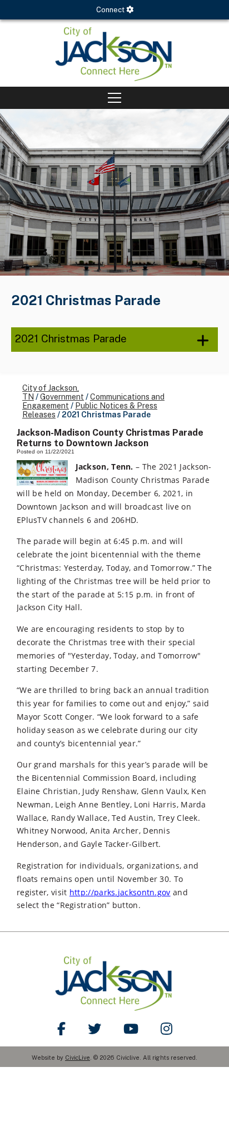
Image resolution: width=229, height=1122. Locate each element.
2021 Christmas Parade (71, 338)
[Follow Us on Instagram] (166, 1028)
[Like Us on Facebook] (61, 1028)
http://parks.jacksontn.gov (120, 892)
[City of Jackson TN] (114, 53)
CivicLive (77, 1057)
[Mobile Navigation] (114, 98)
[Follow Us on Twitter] (94, 1028)
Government (62, 396)
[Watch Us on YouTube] (130, 1028)
